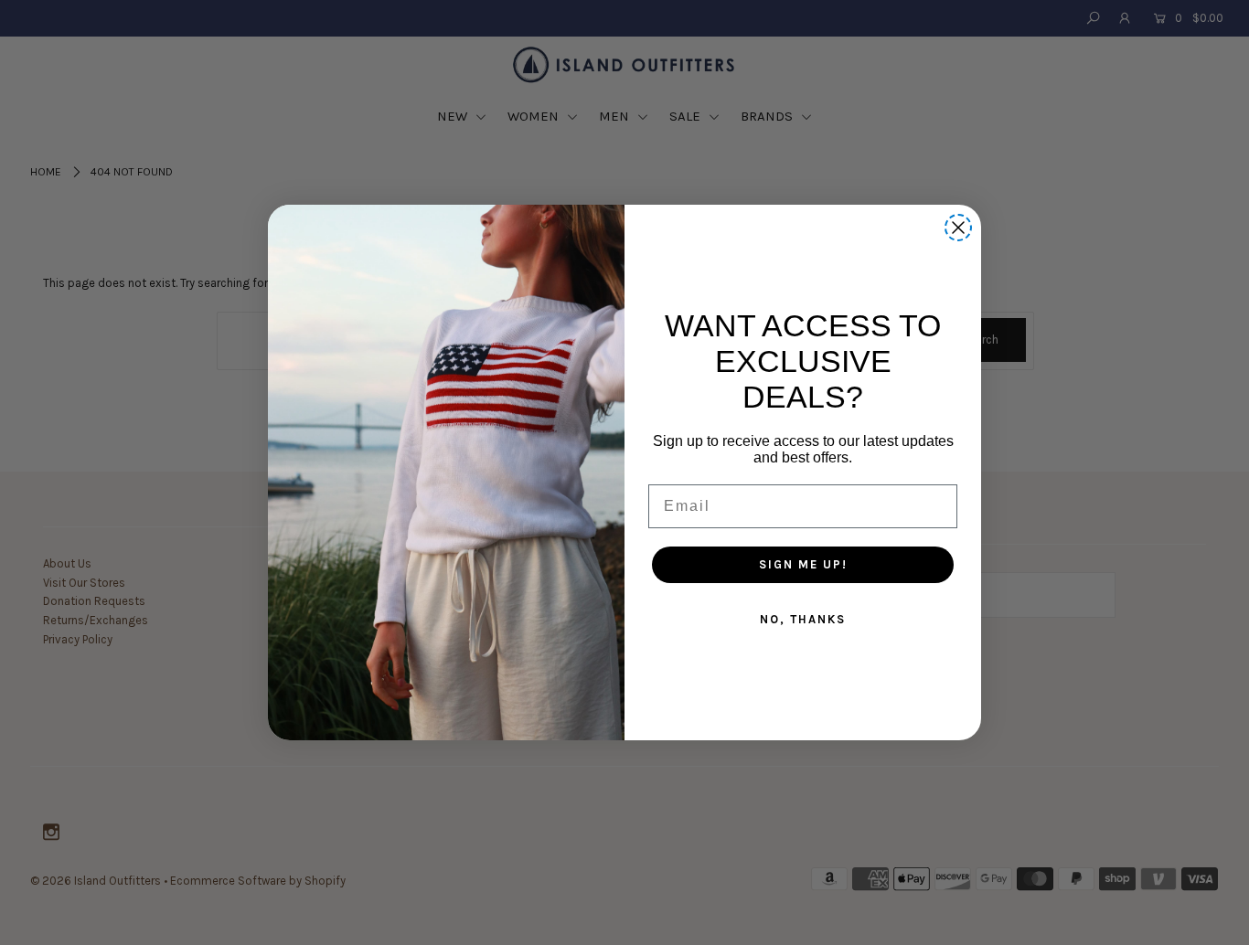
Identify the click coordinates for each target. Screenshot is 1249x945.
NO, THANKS (803, 619)
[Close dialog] (958, 227)
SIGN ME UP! (803, 564)
